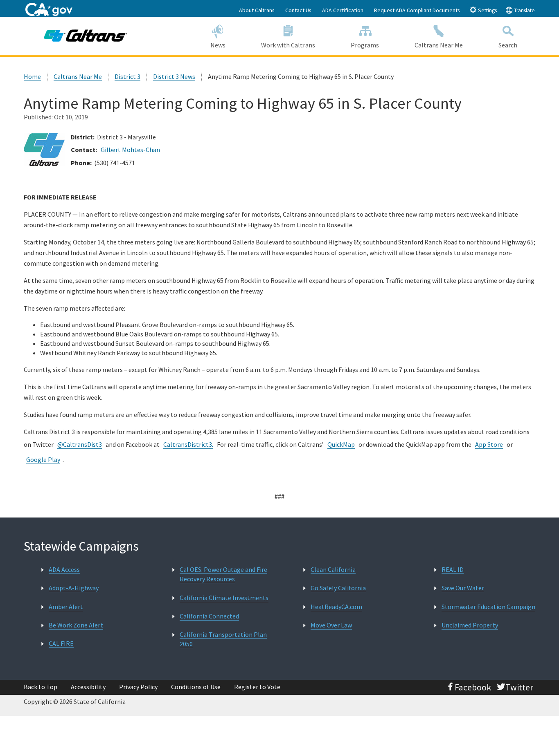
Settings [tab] (487, 10)
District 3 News (174, 76)
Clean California (333, 569)
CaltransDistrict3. (188, 444)
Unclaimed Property (470, 625)
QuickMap (341, 444)
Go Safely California (338, 588)
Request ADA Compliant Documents (417, 10)
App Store (489, 444)
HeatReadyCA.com (336, 607)
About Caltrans (257, 10)
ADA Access (64, 569)
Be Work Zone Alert (76, 625)
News (217, 45)
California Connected (209, 616)
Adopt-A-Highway (74, 588)
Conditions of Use (196, 687)
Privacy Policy (138, 687)
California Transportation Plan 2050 (223, 639)
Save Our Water (463, 588)
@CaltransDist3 (79, 444)
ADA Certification (342, 10)
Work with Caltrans (288, 45)
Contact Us (298, 10)
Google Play (43, 459)
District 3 (127, 76)
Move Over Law (331, 625)
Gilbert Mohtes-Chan (130, 150)
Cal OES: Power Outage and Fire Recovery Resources (223, 574)
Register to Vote (257, 687)
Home (32, 76)
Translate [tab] (524, 10)
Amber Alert (66, 607)
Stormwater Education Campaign (488, 607)
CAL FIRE (61, 643)
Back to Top (40, 687)
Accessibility (88, 687)
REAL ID (453, 569)
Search (507, 45)
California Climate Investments (224, 598)
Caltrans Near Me (439, 45)
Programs (365, 45)
